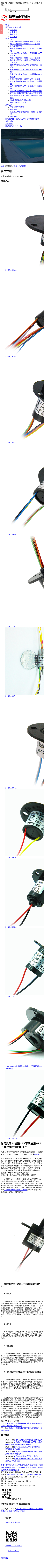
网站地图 (37, 1474)
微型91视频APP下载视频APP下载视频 (25, 41)
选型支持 (9, 105)
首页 (7, 25)
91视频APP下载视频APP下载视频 (15, 1190)
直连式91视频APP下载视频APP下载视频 (26, 93)
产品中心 (9, 39)
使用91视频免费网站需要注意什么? (28, 1440)
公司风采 (13, 37)
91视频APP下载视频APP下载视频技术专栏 (22, 119)
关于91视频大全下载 (13, 27)
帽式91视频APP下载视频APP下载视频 (25, 44)
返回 (3, 166)
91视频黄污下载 (16, 46)
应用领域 (9, 124)
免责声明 (29, 1474)
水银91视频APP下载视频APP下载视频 (25, 58)
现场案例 (13, 117)
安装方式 (13, 109)
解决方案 (22, 166)
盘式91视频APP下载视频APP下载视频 (25, 79)
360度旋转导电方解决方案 (20, 100)
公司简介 (13, 30)
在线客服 (9, 1522)
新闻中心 (9, 121)
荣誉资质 (13, 34)
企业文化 (13, 32)
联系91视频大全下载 (13, 126)
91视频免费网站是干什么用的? (26, 1456)
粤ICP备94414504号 (15, 1474)
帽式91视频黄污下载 (18, 102)
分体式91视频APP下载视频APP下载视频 (26, 91)
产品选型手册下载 (17, 107)
